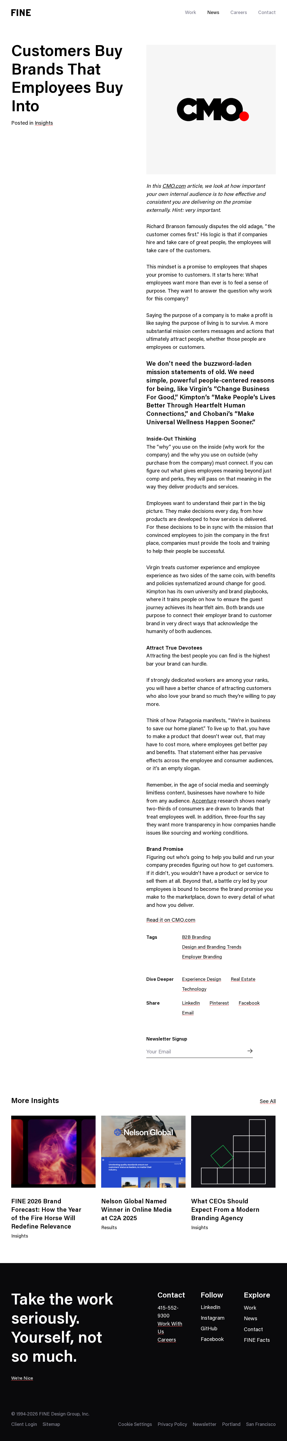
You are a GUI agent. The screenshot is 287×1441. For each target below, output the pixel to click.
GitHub (209, 1329)
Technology (194, 989)
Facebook (249, 1003)
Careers (238, 13)
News (213, 13)
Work (250, 1308)
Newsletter (204, 1425)
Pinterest (219, 1003)
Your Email (158, 1052)
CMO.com (174, 186)
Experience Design (201, 979)
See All (268, 1101)
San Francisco (261, 1425)
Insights (44, 123)
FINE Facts (257, 1340)
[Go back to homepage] (21, 12)
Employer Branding (202, 957)
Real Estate (243, 979)
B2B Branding (196, 937)
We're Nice (22, 1378)
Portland (231, 1425)
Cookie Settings (135, 1425)
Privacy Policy (172, 1425)
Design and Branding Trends (211, 947)
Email (188, 1013)
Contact (267, 13)
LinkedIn (191, 1003)
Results (109, 1231)
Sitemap (51, 1425)
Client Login (24, 1425)
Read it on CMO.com (170, 920)
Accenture (204, 801)
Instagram (212, 1318)
